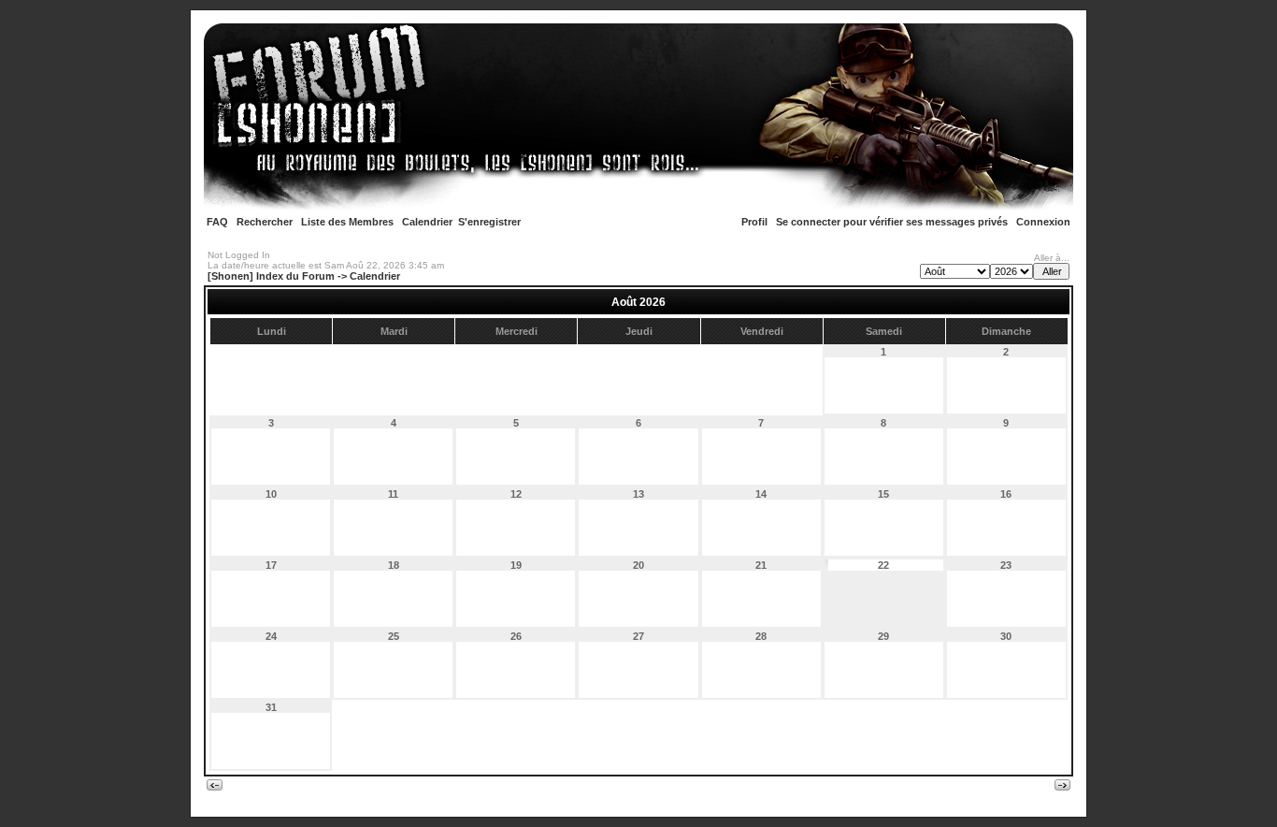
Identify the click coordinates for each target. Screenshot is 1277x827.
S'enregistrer (489, 221)
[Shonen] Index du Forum (271, 276)
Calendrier (427, 221)
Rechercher (265, 221)
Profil (754, 221)
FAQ (217, 221)
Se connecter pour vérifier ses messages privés (892, 221)
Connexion (1043, 221)
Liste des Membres (347, 221)
